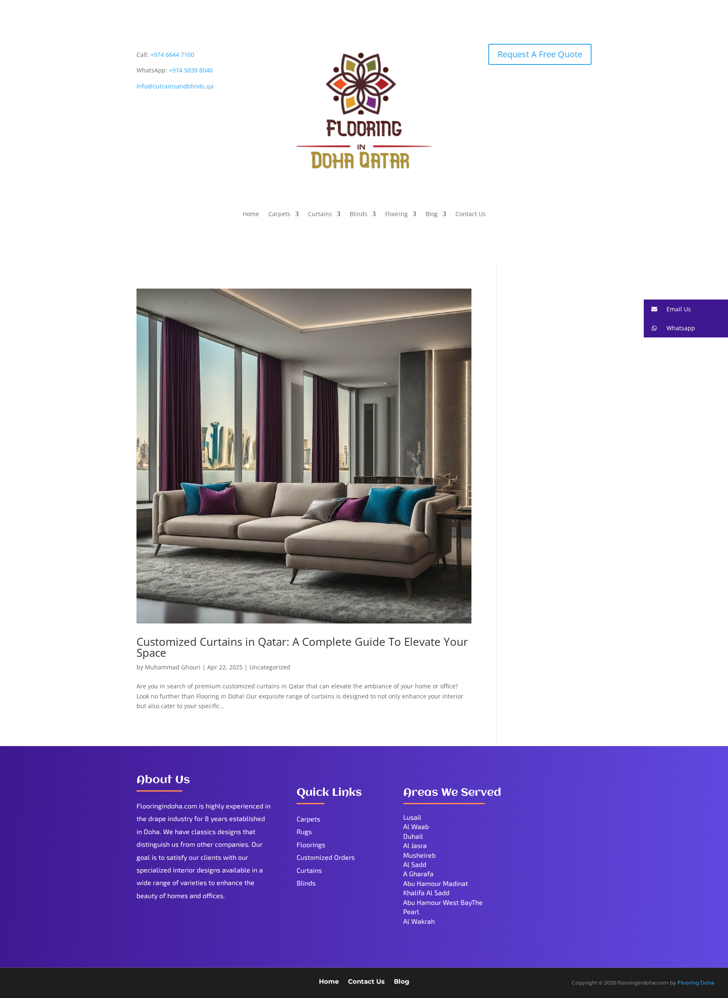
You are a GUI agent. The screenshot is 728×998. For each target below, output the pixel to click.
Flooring (396, 214)
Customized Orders (326, 857)
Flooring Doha (695, 982)
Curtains (320, 214)
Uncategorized (269, 667)
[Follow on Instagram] (71, 983)
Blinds (358, 214)
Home (251, 214)
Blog (432, 214)
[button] (686, 309)
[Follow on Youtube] (54, 983)
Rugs (304, 831)
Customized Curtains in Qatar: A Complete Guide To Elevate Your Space (302, 647)
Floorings (311, 844)
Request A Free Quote (540, 54)
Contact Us (470, 214)
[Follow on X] (37, 983)
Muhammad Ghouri (173, 667)
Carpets (279, 214)
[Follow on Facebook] (20, 983)
